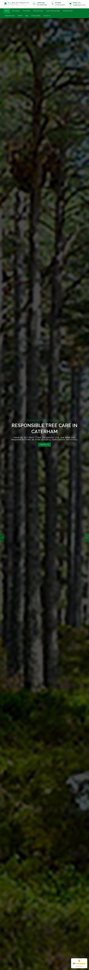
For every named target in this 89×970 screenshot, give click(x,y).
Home (7, 11)
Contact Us (46, 15)
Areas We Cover (10, 15)
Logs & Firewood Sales (53, 11)
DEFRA (20, 15)
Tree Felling (26, 11)
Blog (26, 15)
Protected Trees (38, 11)
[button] (2, 538)
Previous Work (35, 15)
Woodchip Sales (68, 11)
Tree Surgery (16, 11)
